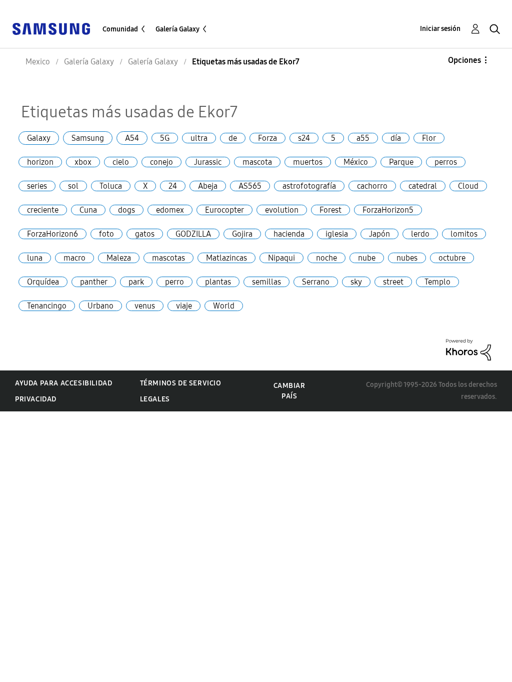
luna (34, 258)
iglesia (337, 234)
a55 (363, 138)
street (393, 282)
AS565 (250, 186)
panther (94, 282)
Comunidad (120, 29)
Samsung (88, 138)
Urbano (101, 306)
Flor (429, 138)
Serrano (316, 282)
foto (106, 234)
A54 (132, 138)
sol (73, 186)
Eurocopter (224, 210)
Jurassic (208, 162)
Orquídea (43, 282)
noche (326, 258)
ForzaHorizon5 (388, 210)
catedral (422, 186)
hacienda (289, 234)
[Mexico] (51, 28)
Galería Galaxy (178, 29)
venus (144, 306)
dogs (126, 210)
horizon (40, 162)
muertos (307, 162)
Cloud (468, 186)
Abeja (208, 186)
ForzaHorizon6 (52, 234)
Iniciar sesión (440, 28)
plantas (218, 282)
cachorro (372, 186)
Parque (401, 162)
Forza (267, 138)
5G (165, 138)
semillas (266, 282)
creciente (42, 210)
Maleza (118, 258)
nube (367, 258)
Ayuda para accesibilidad (63, 383)
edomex (170, 210)
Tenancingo (46, 306)
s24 (304, 138)
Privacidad (35, 399)
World (223, 306)
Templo (437, 282)
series (37, 186)
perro (174, 282)
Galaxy (38, 138)
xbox (83, 162)
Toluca (111, 186)
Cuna (88, 210)
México (356, 162)
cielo (120, 162)
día (395, 138)
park (136, 282)
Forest (331, 210)
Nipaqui (281, 258)
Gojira (242, 234)
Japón (379, 234)
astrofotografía (309, 186)
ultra (199, 138)
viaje (184, 306)
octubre (452, 258)
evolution (281, 210)
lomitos (464, 234)
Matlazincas (226, 258)
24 (172, 186)
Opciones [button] (464, 60)
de (232, 138)
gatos (144, 234)
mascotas (168, 258)
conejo (161, 162)
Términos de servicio (181, 383)
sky (356, 282)
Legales (155, 399)
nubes (407, 258)
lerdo (420, 234)
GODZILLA (193, 234)
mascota (257, 162)
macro (75, 258)
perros (445, 162)
